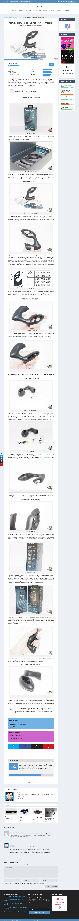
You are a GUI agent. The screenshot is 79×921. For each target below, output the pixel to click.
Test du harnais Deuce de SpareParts (17, 896)
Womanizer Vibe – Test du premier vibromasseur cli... (21, 1)
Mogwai (24, 25)
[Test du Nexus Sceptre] (11, 811)
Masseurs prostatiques (19, 17)
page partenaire (38, 711)
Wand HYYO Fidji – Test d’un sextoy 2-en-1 (67, 108)
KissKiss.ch (29, 90)
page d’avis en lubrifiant (44, 457)
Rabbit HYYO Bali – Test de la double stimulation (67, 102)
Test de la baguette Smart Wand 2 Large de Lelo (14, 912)
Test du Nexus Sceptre (10, 816)
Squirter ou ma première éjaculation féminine (13, 904)
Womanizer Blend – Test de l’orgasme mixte (67, 97)
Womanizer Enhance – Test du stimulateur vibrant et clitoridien (66, 85)
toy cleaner (26, 496)
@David (12, 846)
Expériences (28, 10)
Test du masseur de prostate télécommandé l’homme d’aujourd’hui (24, 817)
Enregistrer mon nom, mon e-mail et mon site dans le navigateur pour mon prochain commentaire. (25, 883)
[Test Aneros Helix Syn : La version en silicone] (51, 812)
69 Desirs (6, 17)
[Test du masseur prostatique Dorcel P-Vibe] (38, 811)
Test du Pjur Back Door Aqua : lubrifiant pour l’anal (15, 908)
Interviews (45, 10)
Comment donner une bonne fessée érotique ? (14, 900)
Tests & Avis (11, 17)
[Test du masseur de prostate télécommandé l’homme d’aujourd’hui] (24, 811)
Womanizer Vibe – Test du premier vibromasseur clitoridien (66, 91)
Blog (40, 10)
